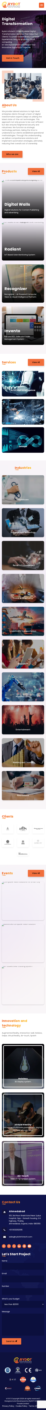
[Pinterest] (24, 1246)
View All (36, 171)
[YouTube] (29, 1246)
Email (4, 1273)
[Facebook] (9, 1246)
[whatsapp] (4, 1246)
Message (6, 1311)
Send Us (10, 1341)
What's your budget (11, 1299)
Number (5, 1286)
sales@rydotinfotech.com (20, 1237)
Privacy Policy (8, 1406)
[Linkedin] (19, 1246)
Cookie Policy (21, 1406)
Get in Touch (12, 58)
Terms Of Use (35, 1406)
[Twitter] (14, 1246)
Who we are (12, 154)
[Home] (11, 5)
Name (4, 1261)
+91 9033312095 (15, 1229)
